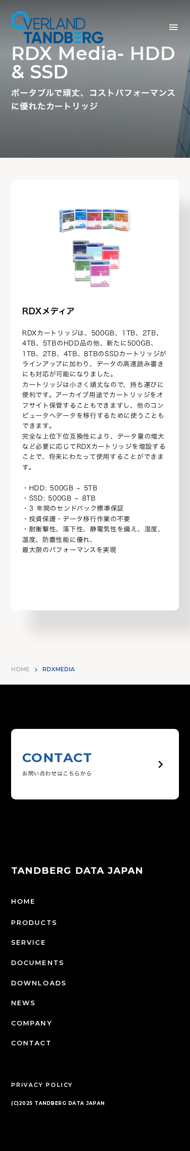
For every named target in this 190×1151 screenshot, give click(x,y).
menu (173, 27)
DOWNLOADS (38, 983)
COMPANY (31, 1023)
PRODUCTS (34, 922)
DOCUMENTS (37, 963)
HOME (20, 669)
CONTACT (31, 1043)
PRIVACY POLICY (42, 1084)
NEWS (23, 1003)
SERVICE (28, 942)
